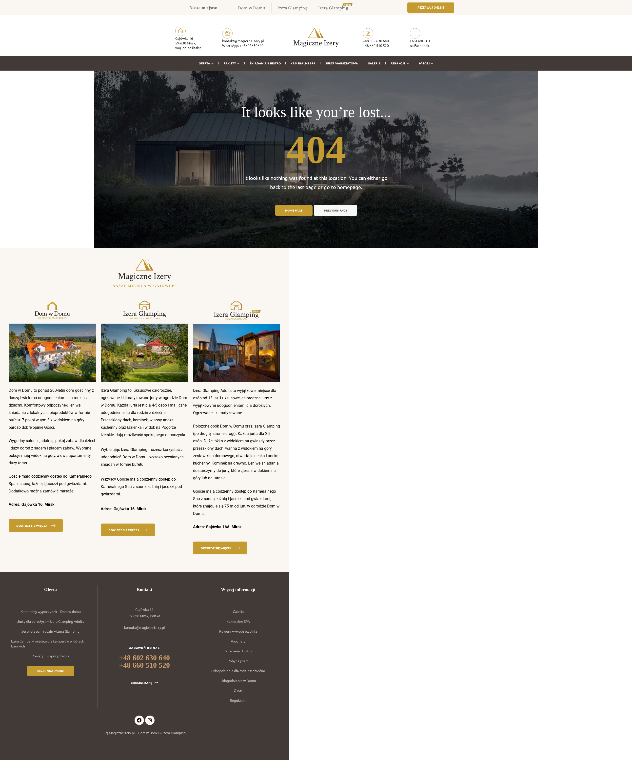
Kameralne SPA (303, 63)
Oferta (204, 63)
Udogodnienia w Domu (238, 680)
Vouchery (238, 641)
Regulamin (238, 700)
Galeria (374, 63)
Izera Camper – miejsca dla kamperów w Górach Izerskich (47, 643)
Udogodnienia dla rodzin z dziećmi (238, 670)
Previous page (335, 210)
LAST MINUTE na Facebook (420, 43)
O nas (238, 690)
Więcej (424, 63)
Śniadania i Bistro (238, 651)
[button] (430, 7)
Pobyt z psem (238, 661)
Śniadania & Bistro (265, 63)
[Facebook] (139, 720)
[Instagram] (150, 720)
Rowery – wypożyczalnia (50, 656)
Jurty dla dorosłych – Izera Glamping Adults (50, 621)
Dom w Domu (251, 7)
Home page (293, 210)
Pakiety (230, 63)
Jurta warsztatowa (341, 63)
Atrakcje (398, 63)
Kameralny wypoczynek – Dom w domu (50, 611)
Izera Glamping (292, 7)
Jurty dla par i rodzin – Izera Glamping (50, 631)
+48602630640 (251, 45)
